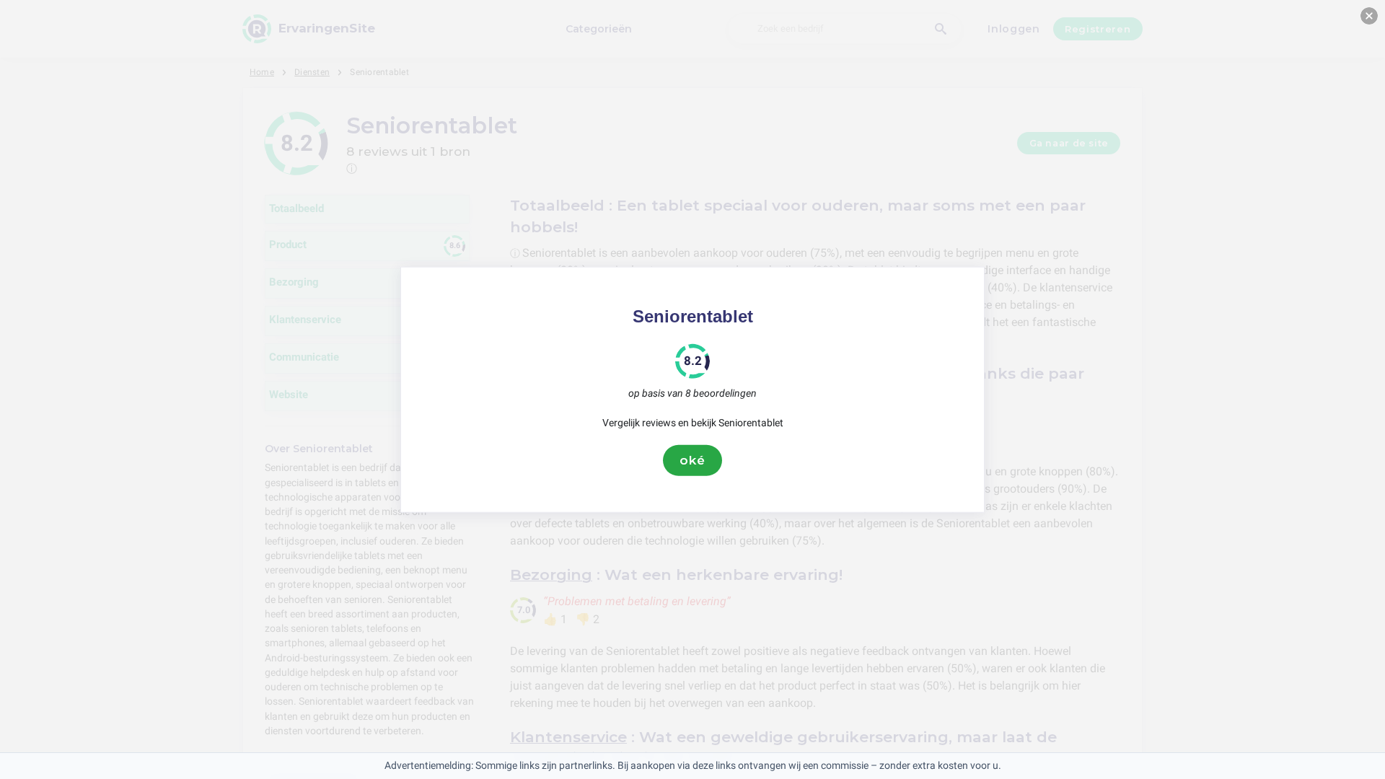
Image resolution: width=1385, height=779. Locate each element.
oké (692, 460)
